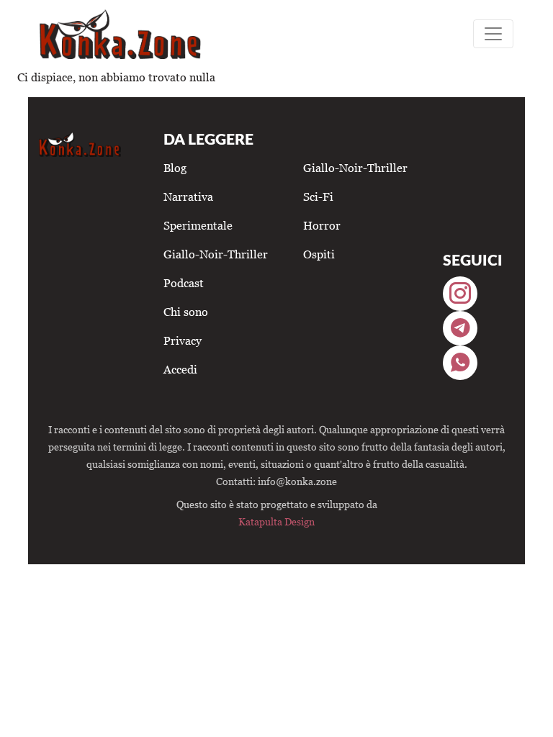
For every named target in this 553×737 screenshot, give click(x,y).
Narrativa (188, 196)
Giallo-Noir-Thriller (215, 254)
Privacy (182, 340)
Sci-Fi (318, 196)
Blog (174, 167)
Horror (322, 225)
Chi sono (185, 311)
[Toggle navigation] (493, 33)
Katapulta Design (276, 521)
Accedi (180, 369)
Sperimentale (198, 225)
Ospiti (319, 254)
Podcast (183, 282)
